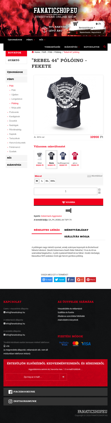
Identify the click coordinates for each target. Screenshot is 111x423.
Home (37, 52)
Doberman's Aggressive (51, 216)
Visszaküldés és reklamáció (70, 308)
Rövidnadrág (15, 129)
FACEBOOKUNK (24, 391)
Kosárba (70, 202)
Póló (50, 52)
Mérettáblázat (96, 176)
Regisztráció (96, 32)
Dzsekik (13, 120)
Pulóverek (14, 111)
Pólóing (57, 52)
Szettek (12, 151)
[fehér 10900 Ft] (40, 159)
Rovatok (14, 52)
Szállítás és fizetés (66, 312)
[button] (30, 39)
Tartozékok (14, 138)
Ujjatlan (14, 94)
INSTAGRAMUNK (24, 401)
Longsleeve (16, 98)
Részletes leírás (47, 230)
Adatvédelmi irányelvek (68, 320)
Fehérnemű (14, 146)
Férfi (44, 52)
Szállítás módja (76, 236)
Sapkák (12, 133)
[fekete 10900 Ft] (51, 159)
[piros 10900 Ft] (75, 159)
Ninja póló (16, 107)
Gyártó (13, 60)
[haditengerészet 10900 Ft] (63, 159)
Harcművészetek (17, 142)
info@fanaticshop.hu (15, 312)
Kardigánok (14, 116)
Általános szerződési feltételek (71, 316)
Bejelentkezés (85, 32)
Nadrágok (13, 125)
